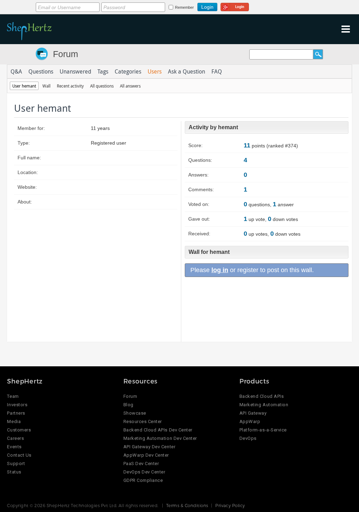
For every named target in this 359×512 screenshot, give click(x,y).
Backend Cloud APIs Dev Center (157, 430)
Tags (102, 71)
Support (16, 463)
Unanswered (75, 71)
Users (155, 71)
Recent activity (70, 86)
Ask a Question (186, 71)
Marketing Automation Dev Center (160, 438)
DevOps (248, 438)
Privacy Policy (230, 505)
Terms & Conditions (187, 505)
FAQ (216, 71)
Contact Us (19, 455)
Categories (128, 71)
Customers (19, 430)
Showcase (134, 413)
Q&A (16, 71)
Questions (40, 71)
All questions (102, 86)
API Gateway (253, 413)
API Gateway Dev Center (149, 446)
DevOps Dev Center (144, 472)
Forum (65, 54)
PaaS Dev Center (141, 463)
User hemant (24, 86)
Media (14, 421)
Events (14, 446)
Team (13, 396)
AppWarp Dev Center (146, 455)
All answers (130, 86)
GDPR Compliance (143, 480)
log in (219, 270)
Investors (17, 404)
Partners (16, 413)
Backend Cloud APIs (261, 396)
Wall (46, 86)
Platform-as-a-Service (263, 430)
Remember (184, 7)
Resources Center (142, 421)
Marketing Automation (263, 404)
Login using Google (235, 6)
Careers (15, 438)
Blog (128, 404)
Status (14, 472)
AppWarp (249, 421)
